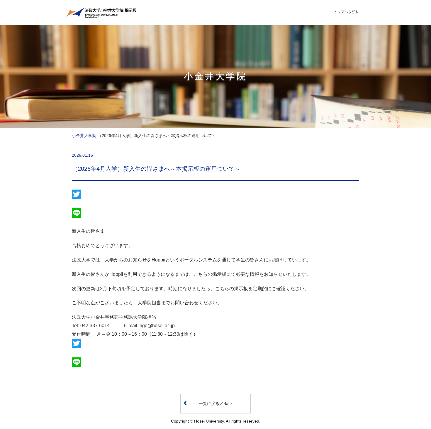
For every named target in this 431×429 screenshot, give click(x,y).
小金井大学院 (84, 135)
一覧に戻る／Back (216, 403)
